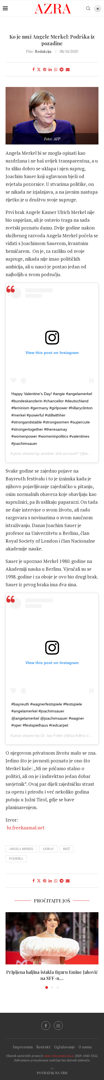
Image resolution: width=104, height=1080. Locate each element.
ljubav (48, 849)
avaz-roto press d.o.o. (59, 1056)
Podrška (16, 858)
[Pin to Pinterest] (44, 69)
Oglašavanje (64, 1046)
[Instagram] (58, 1025)
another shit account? (60, 453)
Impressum (23, 1046)
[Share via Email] (68, 69)
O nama (85, 1046)
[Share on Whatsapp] (55, 69)
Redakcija (43, 51)
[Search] (88, 8)
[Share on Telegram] (62, 69)
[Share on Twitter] (39, 69)
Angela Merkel (21, 849)
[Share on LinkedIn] (50, 69)
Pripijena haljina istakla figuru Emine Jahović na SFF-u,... (52, 975)
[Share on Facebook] (33, 69)
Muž (66, 849)
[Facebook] (45, 1025)
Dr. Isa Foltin (52, 735)
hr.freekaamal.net (46, 827)
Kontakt (43, 1046)
